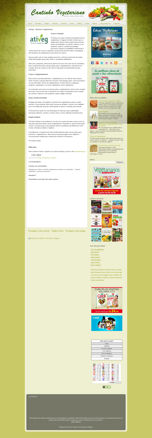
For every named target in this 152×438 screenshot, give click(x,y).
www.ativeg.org (80, 151)
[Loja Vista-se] (106, 330)
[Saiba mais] (107, 194)
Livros (72, 23)
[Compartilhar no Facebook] (38, 155)
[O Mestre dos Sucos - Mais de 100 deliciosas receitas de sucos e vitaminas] (107, 227)
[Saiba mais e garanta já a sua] (106, 57)
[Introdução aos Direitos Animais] (117, 241)
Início (30, 23)
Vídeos (79, 23)
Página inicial (57, 231)
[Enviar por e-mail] (32, 155)
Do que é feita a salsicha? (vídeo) (109, 101)
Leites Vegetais (103, 111)
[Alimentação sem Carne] (96, 241)
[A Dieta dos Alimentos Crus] (117, 227)
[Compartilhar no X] (36, 155)
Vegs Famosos (105, 23)
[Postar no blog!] (34, 155)
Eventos (64, 23)
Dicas (87, 23)
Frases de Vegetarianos (98, 136)
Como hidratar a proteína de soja (109, 145)
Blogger (90, 427)
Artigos (46, 23)
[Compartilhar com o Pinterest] (40, 155)
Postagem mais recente (39, 231)
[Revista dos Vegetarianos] (96, 213)
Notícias (55, 23)
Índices (94, 23)
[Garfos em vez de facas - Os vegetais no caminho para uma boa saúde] (117, 213)
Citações (117, 23)
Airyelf (75, 427)
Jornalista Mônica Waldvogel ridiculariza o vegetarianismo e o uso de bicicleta (110, 124)
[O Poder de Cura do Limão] (107, 241)
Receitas (38, 23)
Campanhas (46, 158)
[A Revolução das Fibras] (107, 213)
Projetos (53, 158)
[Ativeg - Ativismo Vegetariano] (39, 40)
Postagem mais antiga (75, 231)
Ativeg (39, 158)
